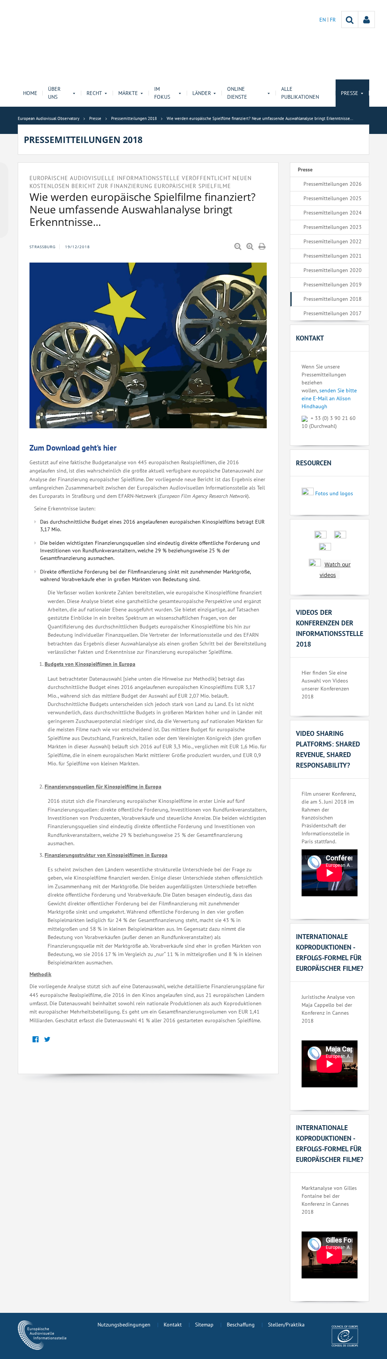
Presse (305, 169)
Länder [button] (201, 93)
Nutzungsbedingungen (124, 1324)
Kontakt (173, 1324)
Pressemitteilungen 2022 (332, 241)
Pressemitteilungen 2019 (332, 284)
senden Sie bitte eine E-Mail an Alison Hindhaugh (329, 398)
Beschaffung (241, 1324)
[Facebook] (35, 1039)
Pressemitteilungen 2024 (332, 212)
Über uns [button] (54, 93)
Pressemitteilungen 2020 (332, 270)
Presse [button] (349, 93)
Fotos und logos (334, 493)
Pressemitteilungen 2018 (332, 298)
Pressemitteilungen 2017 (332, 313)
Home (30, 93)
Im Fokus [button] (162, 93)
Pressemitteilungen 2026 (332, 183)
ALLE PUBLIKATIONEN (300, 93)
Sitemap (204, 1324)
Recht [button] (94, 93)
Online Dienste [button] (237, 93)
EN (323, 19)
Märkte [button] (128, 93)
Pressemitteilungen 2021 (332, 255)
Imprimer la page (263, 247)
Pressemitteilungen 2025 (332, 198)
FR (333, 19)
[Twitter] (47, 1039)
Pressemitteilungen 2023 (332, 227)
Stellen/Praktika (286, 1324)
